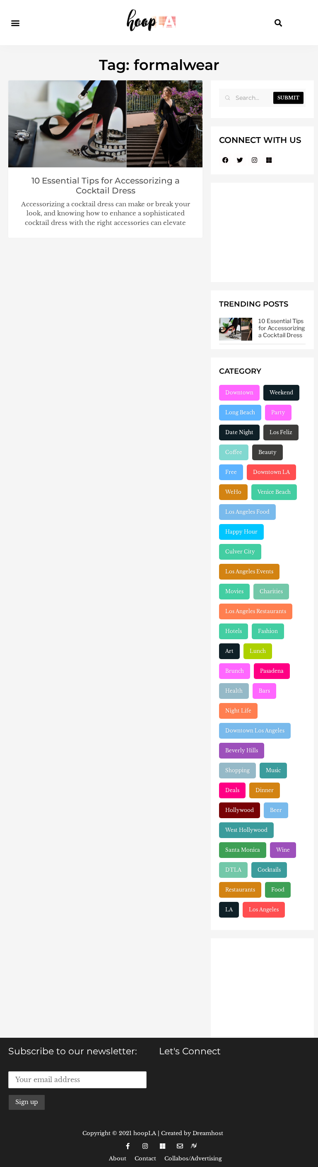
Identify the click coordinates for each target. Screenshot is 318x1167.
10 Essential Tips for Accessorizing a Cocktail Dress (105, 186)
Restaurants (240, 890)
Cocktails (269, 870)
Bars (264, 691)
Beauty (267, 452)
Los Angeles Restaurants (255, 611)
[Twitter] (240, 160)
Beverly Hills (241, 750)
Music (273, 770)
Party (278, 412)
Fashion (268, 631)
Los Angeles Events (249, 571)
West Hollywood (246, 830)
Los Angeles (264, 909)
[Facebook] (225, 160)
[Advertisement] (262, 232)
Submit (288, 98)
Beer (276, 810)
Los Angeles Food (247, 512)
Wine (283, 850)
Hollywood (239, 810)
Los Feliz (281, 432)
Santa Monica (242, 850)
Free (231, 472)
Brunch (234, 671)
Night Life (238, 711)
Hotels (233, 631)
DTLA (233, 870)
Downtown (239, 392)
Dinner (264, 790)
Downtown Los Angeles (254, 730)
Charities (271, 591)
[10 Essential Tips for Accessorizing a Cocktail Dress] (235, 329)
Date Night (239, 432)
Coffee (233, 452)
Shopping (237, 770)
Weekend (281, 392)
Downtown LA (271, 472)
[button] (15, 22)
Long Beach (240, 412)
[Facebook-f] (127, 1146)
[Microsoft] (269, 160)
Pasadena (272, 671)
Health (234, 691)
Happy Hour (241, 532)
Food (277, 890)
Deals (232, 790)
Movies (234, 591)
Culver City (240, 551)
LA (229, 909)
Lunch (258, 651)
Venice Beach (274, 492)
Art (229, 651)
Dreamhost (208, 1133)
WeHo (233, 492)
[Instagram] (254, 160)
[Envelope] (179, 1146)
